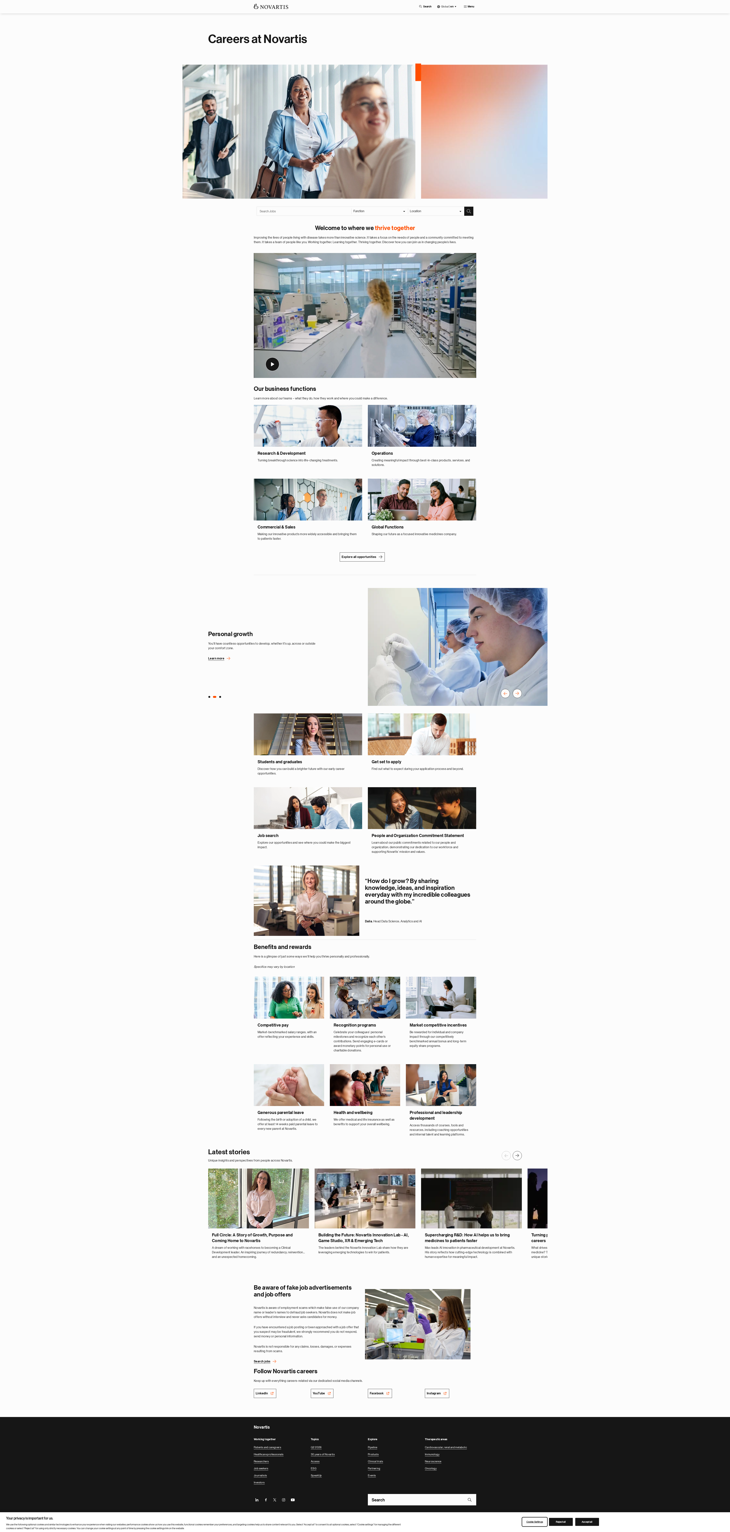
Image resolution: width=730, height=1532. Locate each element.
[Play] (272, 364)
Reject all (561, 1522)
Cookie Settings (534, 1522)
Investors (259, 1482)
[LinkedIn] (257, 1499)
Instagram (434, 1393)
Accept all (587, 1522)
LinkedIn (262, 1393)
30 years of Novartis (323, 1454)
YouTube (319, 1393)
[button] (505, 693)
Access (315, 1461)
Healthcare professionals (269, 1454)
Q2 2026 (316, 1447)
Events (372, 1475)
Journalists (260, 1475)
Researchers (261, 1461)
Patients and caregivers (267, 1447)
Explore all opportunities (359, 556)
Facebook (377, 1393)
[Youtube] (293, 1499)
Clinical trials (375, 1461)
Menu (471, 6)
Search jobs (262, 1361)
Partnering (374, 1468)
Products (373, 1454)
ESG (313, 1468)
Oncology (431, 1468)
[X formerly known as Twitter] (275, 1499)
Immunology (432, 1454)
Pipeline (372, 1447)
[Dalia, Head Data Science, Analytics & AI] (306, 900)
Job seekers (261, 1468)
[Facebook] (266, 1499)
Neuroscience (433, 1461)
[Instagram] (284, 1499)
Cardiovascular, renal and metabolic (446, 1447)
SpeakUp (316, 1475)
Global (447, 6)
